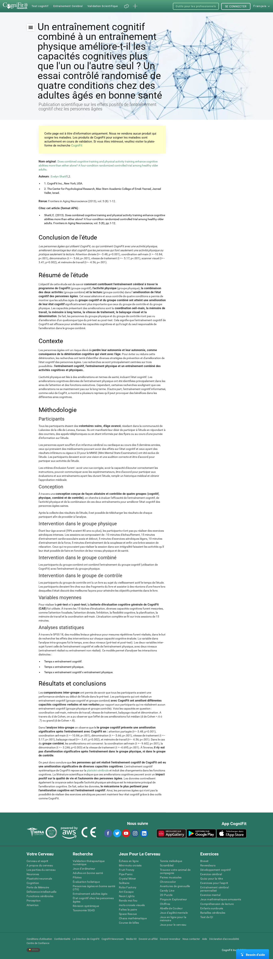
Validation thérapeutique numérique (89, 862)
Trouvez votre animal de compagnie (175, 871)
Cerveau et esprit (37, 861)
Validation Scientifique (103, 6)
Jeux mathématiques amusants (220, 899)
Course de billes (129, 922)
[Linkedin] (144, 833)
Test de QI (206, 917)
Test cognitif (40, 6)
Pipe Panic (126, 874)
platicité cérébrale (98, 770)
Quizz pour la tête (211, 878)
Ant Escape (126, 891)
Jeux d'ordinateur (84, 868)
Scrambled (167, 865)
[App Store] (231, 833)
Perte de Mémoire (38, 887)
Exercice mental (210, 895)
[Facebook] (108, 833)
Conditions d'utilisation (39, 938)
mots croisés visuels (132, 905)
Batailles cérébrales (212, 912)
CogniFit (76, 145)
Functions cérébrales (40, 896)
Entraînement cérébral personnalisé (214, 889)
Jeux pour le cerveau (173, 924)
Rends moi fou (128, 900)
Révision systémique (86, 906)
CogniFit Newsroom (113, 938)
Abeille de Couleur (171, 908)
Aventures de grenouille (175, 886)
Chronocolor (168, 881)
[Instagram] (135, 833)
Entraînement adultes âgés (90, 893)
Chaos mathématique (133, 918)
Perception (34, 900)
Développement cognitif (215, 869)
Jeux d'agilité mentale (174, 912)
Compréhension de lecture (217, 904)
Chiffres (165, 904)
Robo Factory (127, 887)
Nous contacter (191, 938)
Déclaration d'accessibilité (224, 938)
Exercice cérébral (211, 874)
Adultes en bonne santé (88, 873)
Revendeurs (207, 865)
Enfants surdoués (211, 908)
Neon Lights (127, 896)
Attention (33, 905)
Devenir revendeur (170, 938)
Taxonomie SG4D (84, 910)
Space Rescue (128, 913)
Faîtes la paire (128, 909)
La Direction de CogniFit (86, 938)
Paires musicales (170, 877)
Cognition (33, 883)
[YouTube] (126, 833)
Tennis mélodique (171, 861)
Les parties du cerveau (41, 869)
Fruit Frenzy (126, 869)
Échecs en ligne (128, 861)
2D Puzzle (166, 895)
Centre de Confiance (38, 943)
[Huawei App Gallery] (171, 833)
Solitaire (124, 883)
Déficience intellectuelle (41, 891)
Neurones (33, 874)
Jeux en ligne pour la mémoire (173, 918)
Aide (204, 938)
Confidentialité (62, 938)
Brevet (204, 861)
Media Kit (131, 938)
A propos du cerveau (40, 865)
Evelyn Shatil (58, 176)
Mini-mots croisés (130, 865)
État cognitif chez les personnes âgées (93, 900)
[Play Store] (201, 833)
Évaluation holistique (86, 881)
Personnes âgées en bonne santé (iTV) (94, 888)
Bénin (34, 950)
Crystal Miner (127, 878)
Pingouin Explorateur (173, 899)
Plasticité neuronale (39, 878)
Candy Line (167, 890)
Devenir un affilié (148, 938)
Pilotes (77, 877)
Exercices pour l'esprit (214, 883)
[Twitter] (117, 833)
